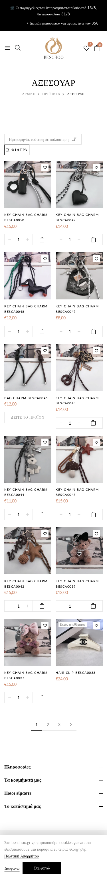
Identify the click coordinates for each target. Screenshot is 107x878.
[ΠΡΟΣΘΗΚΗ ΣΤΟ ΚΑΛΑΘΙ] (42, 239)
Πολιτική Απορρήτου (21, 855)
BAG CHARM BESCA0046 (26, 398)
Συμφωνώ (42, 867)
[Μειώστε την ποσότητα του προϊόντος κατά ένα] (9, 240)
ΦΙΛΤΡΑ (19, 150)
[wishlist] (86, 48)
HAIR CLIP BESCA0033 (76, 672)
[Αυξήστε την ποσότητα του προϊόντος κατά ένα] (27, 240)
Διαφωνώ (12, 868)
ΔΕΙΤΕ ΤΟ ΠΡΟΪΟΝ (28, 417)
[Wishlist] (45, 167)
